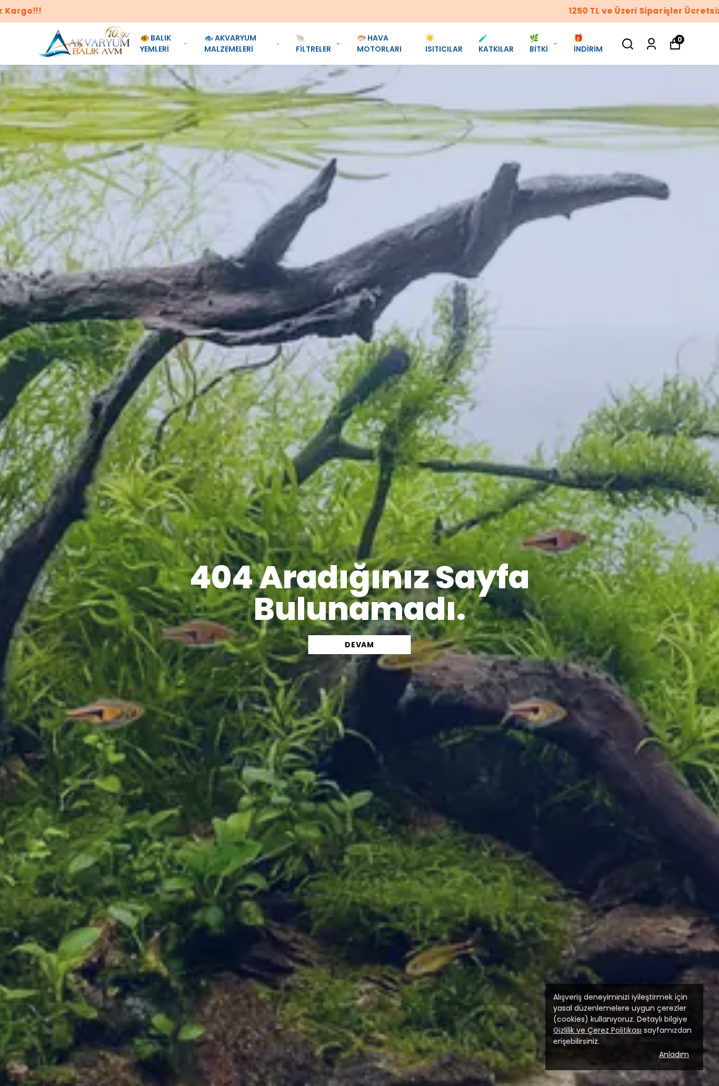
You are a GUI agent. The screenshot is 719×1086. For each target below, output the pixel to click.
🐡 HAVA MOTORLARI (379, 43)
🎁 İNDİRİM (588, 43)
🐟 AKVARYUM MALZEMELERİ (230, 43)
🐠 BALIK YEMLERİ (155, 43)
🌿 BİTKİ (539, 43)
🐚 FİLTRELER (313, 43)
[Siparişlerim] (651, 44)
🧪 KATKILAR (496, 43)
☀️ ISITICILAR (444, 43)
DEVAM (359, 644)
